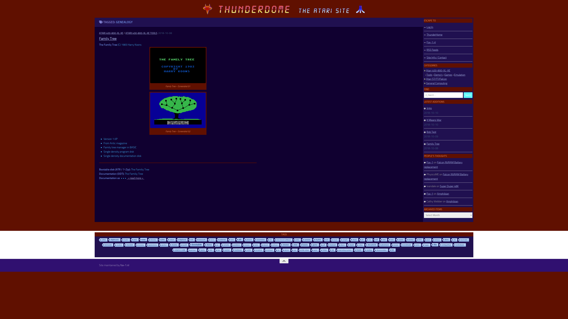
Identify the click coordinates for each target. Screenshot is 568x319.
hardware (238, 250)
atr (240, 239)
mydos (318, 240)
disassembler (382, 250)
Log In (430, 27)
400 (211, 250)
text (384, 240)
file (435, 244)
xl (377, 240)
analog (369, 250)
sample (345, 240)
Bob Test (431, 132)
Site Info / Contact (437, 57)
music (359, 250)
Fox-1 (430, 162)
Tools (429, 75)
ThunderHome (434, 34)
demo (209, 245)
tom (232, 240)
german (193, 250)
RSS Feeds (432, 50)
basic (305, 245)
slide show (305, 250)
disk (295, 245)
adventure (385, 245)
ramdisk (307, 240)
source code (180, 250)
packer (164, 245)
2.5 (327, 240)
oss (369, 240)
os (278, 250)
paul (428, 240)
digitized (182, 240)
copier (400, 240)
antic (135, 240)
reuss (354, 240)
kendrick (259, 250)
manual (333, 245)
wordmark (407, 245)
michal (410, 240)
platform (237, 245)
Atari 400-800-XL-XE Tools (141, 33)
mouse (247, 245)
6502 (420, 240)
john (163, 240)
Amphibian (443, 193)
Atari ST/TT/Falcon (436, 79)
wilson (275, 245)
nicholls (226, 245)
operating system (345, 250)
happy (426, 245)
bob (392, 240)
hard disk (464, 240)
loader (126, 240)
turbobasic (460, 245)
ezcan (335, 240)
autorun (222, 240)
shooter (286, 245)
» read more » (135, 178)
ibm (218, 250)
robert (172, 240)
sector (227, 250)
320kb (324, 250)
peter (315, 250)
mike (297, 240)
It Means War (434, 120)
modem (119, 245)
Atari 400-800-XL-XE (111, 33)
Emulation (459, 75)
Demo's (438, 75)
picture (249, 240)
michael (270, 250)
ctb (455, 240)
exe (144, 239)
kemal (396, 245)
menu (212, 240)
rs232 (249, 250)
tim (271, 240)
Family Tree (108, 38)
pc (217, 245)
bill (192, 240)
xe (333, 250)
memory (141, 245)
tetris (417, 245)
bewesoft (201, 240)
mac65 (184, 245)
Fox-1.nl (431, 42)
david (352, 245)
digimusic (115, 240)
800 (392, 250)
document (372, 245)
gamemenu (153, 245)
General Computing (436, 83)
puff (323, 245)
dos (447, 240)
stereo (286, 250)
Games (448, 75)
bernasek (108, 245)
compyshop (446, 245)
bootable (197, 244)
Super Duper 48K (449, 186)
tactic (203, 250)
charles (174, 245)
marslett (130, 245)
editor (361, 245)
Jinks (429, 108)
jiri (363, 240)
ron (295, 250)
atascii (265, 245)
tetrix (256, 245)
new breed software (284, 240)
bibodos (153, 240)
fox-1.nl (124, 265)
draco (343, 245)
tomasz (437, 240)
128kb (103, 240)
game (315, 245)
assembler (261, 240)
